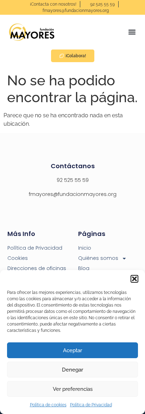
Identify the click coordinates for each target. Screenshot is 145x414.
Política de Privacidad (91, 404)
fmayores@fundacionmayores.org (72, 194)
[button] (134, 278)
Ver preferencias (73, 389)
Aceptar (72, 350)
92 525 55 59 (73, 180)
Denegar (72, 370)
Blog (83, 268)
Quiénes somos (98, 258)
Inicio (84, 247)
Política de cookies (48, 404)
